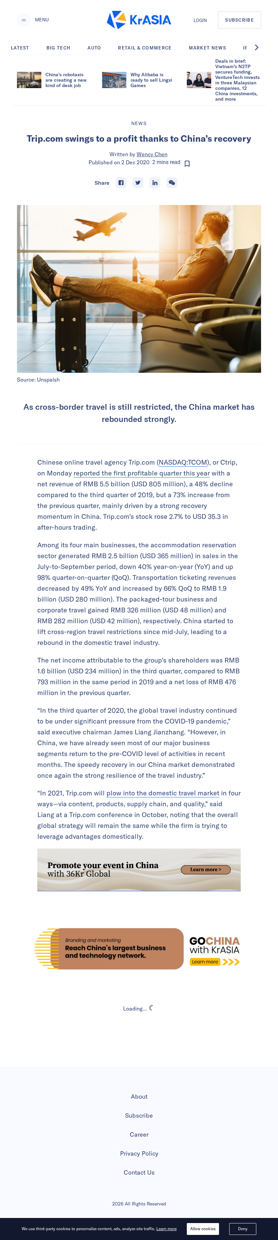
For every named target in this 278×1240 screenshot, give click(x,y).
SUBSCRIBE (239, 20)
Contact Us (139, 1172)
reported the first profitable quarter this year (142, 473)
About (139, 1096)
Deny (242, 1228)
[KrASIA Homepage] (139, 20)
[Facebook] (121, 182)
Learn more (166, 1228)
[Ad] (139, 949)
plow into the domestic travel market (162, 793)
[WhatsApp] (171, 182)
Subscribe (139, 1115)
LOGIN (200, 20)
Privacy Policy (139, 1153)
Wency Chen (152, 154)
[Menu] (24, 20)
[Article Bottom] (139, 870)
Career (139, 1134)
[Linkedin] (155, 182)
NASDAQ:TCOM (183, 462)
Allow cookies (203, 1228)
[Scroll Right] (260, 47)
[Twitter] (138, 182)
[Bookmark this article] (187, 163)
